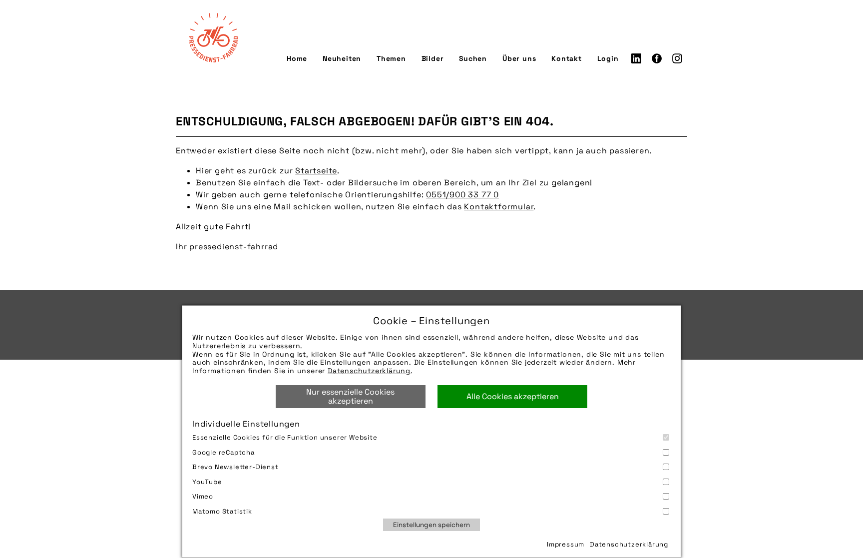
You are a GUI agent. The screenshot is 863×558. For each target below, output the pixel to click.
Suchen (473, 58)
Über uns (519, 58)
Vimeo (202, 496)
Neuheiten (342, 58)
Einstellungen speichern (431, 525)
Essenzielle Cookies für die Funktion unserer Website (285, 437)
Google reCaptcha (223, 452)
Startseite (316, 170)
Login (608, 58)
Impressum (565, 544)
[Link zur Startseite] (213, 37)
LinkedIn (636, 58)
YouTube (207, 482)
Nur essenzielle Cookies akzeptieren (350, 396)
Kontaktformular (498, 206)
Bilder (433, 58)
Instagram (677, 58)
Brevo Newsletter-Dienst (235, 467)
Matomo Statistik (222, 511)
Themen (391, 58)
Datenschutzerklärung (369, 370)
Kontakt (566, 58)
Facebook (657, 58)
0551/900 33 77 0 (462, 194)
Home (297, 58)
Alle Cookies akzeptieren (512, 396)
